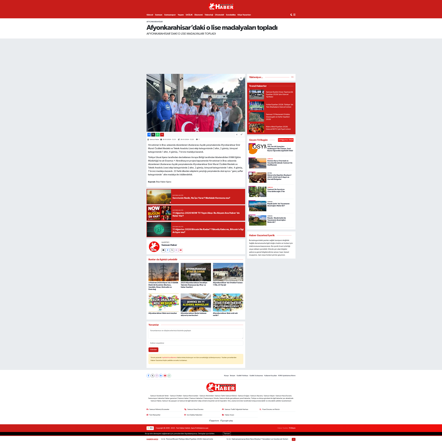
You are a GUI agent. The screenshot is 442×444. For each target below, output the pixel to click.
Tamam (227, 434)
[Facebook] (168, 250)
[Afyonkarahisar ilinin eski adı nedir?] (228, 302)
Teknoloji (209, 15)
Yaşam (181, 15)
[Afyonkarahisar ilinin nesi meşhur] (163, 302)
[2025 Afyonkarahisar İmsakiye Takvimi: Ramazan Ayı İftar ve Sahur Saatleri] (196, 272)
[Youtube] (180, 250)
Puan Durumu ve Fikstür (271, 409)
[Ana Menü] (294, 14)
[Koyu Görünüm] (291, 15)
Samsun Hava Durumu (195, 409)
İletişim (232, 375)
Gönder (153, 350)
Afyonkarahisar (155, 22)
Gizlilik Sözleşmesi (256, 375)
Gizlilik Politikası (242, 375)
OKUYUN (219, 434)
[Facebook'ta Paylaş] (149, 135)
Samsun (158, 15)
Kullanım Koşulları (270, 375)
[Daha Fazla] (162, 135)
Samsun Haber (154, 139)
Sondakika (231, 15)
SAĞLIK (189, 15)
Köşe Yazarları (244, 15)
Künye (226, 375)
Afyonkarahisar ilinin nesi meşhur (162, 313)
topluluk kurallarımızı (169, 357)
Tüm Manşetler (154, 415)
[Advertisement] (221, 56)
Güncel (150, 15)
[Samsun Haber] (154, 247)
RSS (151, 428)
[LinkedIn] (161, 376)
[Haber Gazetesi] (221, 6)
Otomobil (219, 15)
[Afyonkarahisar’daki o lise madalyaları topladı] (196, 103)
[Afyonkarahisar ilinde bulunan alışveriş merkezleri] (196, 302)
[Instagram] (176, 250)
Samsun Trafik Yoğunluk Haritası (236, 409)
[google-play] (226, 421)
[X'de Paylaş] (153, 135)
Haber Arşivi (229, 415)
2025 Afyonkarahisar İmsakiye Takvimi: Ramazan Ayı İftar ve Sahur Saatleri (194, 285)
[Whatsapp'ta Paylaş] (158, 135)
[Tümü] (292, 77)
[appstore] (214, 421)
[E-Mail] (163, 250)
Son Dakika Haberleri (194, 415)
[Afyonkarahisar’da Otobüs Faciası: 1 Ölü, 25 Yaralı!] (228, 272)
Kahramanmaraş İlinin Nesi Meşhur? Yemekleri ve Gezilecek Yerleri (260, 439)
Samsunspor (170, 15)
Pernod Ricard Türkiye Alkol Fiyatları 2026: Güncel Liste (189, 439)
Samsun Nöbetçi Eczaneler (159, 409)
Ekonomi (199, 15)
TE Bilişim (292, 428)
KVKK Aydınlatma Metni (286, 375)
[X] (152, 376)
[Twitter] (172, 250)
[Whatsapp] (169, 376)
